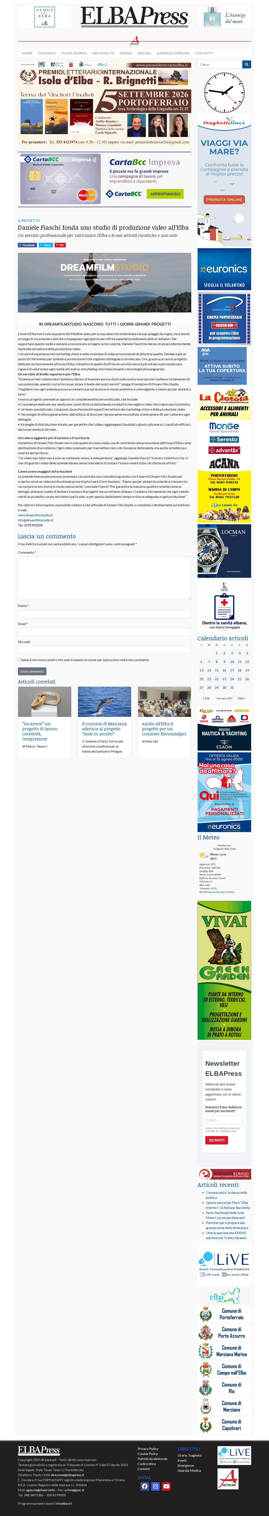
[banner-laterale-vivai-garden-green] (224, 971)
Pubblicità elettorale (152, 1459)
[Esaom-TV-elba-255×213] (224, 729)
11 (239, 662)
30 (224, 687)
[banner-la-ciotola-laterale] (224, 455)
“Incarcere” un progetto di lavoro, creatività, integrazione (40, 731)
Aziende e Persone (173, 53)
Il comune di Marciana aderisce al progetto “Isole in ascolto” (104, 729)
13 (201, 670)
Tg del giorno (74, 53)
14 (209, 670)
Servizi (126, 53)
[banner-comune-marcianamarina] (224, 1351)
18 (239, 670)
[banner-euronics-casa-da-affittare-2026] (224, 793)
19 (247, 670)
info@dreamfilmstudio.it (35, 520)
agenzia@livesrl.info (40, 1490)
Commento (27, 552)
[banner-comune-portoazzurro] (224, 1333)
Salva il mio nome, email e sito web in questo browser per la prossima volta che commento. (85, 660)
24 (232, 679)
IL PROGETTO (29, 220)
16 (224, 670)
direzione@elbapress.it (67, 1475)
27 (201, 687)
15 (217, 670)
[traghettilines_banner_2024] (224, 180)
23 (224, 679)
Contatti (204, 53)
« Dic (206, 698)
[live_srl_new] (224, 1265)
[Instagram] (155, 1486)
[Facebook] (145, 1486)
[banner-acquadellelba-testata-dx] (224, 17)
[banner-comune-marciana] (224, 1407)
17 (232, 670)
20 (201, 679)
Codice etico (147, 1464)
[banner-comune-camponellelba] (224, 1370)
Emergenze (186, 1465)
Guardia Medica (189, 1470)
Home (27, 53)
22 (217, 679)
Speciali (144, 53)
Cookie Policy (148, 1454)
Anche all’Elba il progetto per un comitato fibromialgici (164, 729)
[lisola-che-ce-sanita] (224, 606)
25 (239, 679)
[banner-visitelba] (224, 1296)
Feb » (242, 698)
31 (232, 687)
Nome (23, 606)
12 (247, 662)
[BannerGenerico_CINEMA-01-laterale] (224, 319)
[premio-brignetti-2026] (104, 104)
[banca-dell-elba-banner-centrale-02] (104, 180)
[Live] (234, 1455)
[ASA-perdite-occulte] (222, 366)
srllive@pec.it (74, 1490)
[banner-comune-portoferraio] (224, 1314)
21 (209, 679)
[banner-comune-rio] (224, 1388)
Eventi (182, 1460)
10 (232, 662)
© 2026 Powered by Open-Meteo (216, 892)
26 (247, 679)
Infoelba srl (63, 1503)
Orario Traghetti (190, 1455)
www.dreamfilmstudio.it (35, 515)
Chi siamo (47, 53)
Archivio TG (103, 53)
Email (23, 624)
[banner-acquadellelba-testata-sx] (44, 17)
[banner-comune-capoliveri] (224, 1425)
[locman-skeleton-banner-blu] (224, 551)
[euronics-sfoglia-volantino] (224, 269)
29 (217, 687)
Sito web (24, 642)
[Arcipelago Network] (228, 1478)
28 (209, 687)
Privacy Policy (148, 1449)
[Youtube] (166, 1486)
